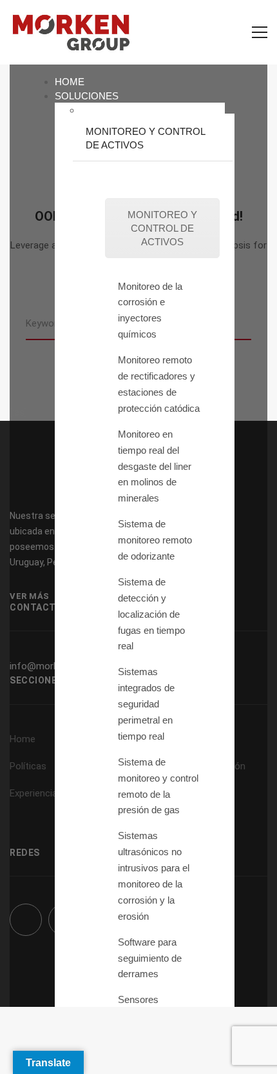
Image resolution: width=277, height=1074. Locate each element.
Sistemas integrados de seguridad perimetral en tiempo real (146, 704)
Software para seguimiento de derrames (150, 958)
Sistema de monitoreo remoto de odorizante (155, 540)
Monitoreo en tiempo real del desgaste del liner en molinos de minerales (154, 466)
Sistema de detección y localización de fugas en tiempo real (151, 614)
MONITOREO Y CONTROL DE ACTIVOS (162, 228)
